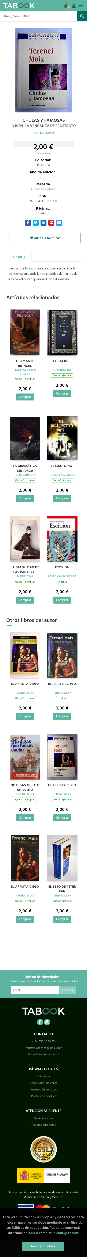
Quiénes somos (43, 1118)
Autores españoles (44, 189)
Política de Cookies (43, 1096)
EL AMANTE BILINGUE (25, 363)
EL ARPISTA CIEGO (62, 683)
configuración (67, 1233)
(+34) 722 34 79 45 (43, 1041)
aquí (31, 1233)
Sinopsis (19, 257)
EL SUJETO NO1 (62, 466)
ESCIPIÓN (62, 567)
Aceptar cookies (43, 1246)
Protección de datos (43, 1089)
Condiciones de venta (43, 1083)
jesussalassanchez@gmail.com (43, 1047)
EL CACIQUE (62, 361)
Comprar (25, 397)
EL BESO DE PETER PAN (62, 888)
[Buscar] (82, 16)
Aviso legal (43, 1076)
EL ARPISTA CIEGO (25, 683)
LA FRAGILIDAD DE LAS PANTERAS (25, 569)
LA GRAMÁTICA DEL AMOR (25, 467)
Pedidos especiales (43, 1124)
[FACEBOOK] (40, 1022)
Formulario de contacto (43, 1054)
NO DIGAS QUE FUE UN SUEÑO (25, 787)
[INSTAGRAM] (47, 1022)
